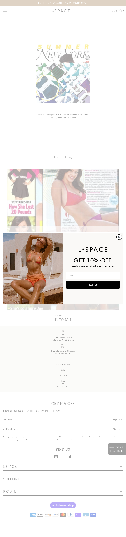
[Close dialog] (119, 237)
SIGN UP (93, 284)
